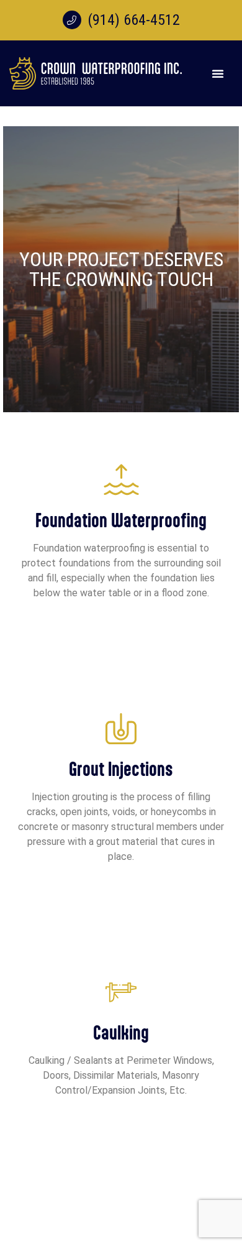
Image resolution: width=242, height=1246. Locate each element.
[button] (217, 73)
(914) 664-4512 (133, 20)
